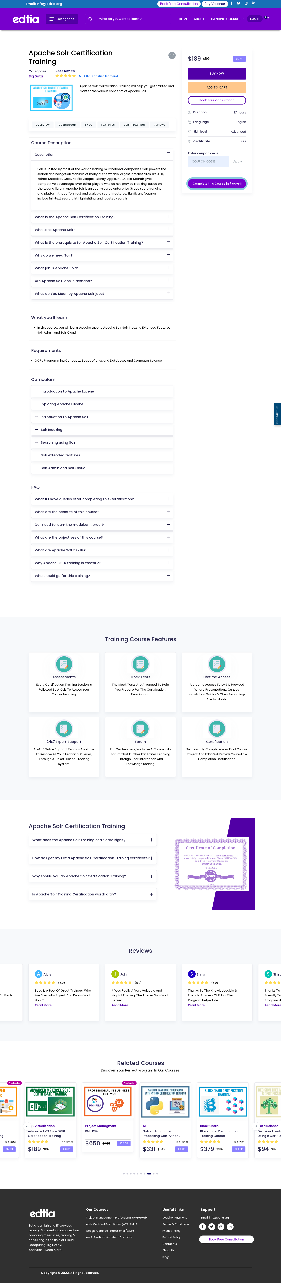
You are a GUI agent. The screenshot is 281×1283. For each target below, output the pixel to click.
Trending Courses (225, 19)
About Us (168, 1250)
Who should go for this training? (62, 575)
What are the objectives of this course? (69, 537)
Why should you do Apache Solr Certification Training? (79, 876)
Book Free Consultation (179, 4)
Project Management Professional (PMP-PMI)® (117, 1217)
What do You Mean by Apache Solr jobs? (70, 293)
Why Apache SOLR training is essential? (68, 563)
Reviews (160, 124)
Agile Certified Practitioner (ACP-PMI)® (111, 1224)
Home (183, 19)
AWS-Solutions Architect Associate (109, 1237)
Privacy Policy (171, 1231)
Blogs (165, 1257)
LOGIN (254, 19)
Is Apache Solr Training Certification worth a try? (74, 894)
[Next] (256, 1126)
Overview (43, 124)
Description (44, 154)
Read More (43, 1005)
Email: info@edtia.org (44, 4)
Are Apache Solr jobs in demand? (63, 280)
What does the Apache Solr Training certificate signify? (79, 839)
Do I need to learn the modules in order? (69, 524)
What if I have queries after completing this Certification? (84, 499)
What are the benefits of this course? (67, 511)
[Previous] (27, 1126)
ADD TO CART (217, 87)
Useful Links (173, 1209)
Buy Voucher (215, 4)
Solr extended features (60, 455)
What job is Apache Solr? (56, 268)
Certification (134, 124)
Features (108, 124)
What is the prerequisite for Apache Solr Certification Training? (89, 242)
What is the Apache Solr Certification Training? (75, 217)
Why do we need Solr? (54, 255)
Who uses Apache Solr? (55, 229)
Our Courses (97, 1209)
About (199, 19)
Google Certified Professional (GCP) (110, 1231)
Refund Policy (171, 1237)
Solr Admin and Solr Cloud (63, 468)
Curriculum (67, 124)
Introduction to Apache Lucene (67, 391)
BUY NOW (217, 73)
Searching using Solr (58, 442)
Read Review (65, 71)
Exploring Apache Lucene (62, 404)
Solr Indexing (51, 429)
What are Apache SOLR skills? (60, 550)
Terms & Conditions (175, 1224)
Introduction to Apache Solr (65, 416)
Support (208, 1209)
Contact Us (170, 1244)
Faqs (89, 124)
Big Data (36, 76)
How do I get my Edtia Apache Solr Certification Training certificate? (91, 858)
